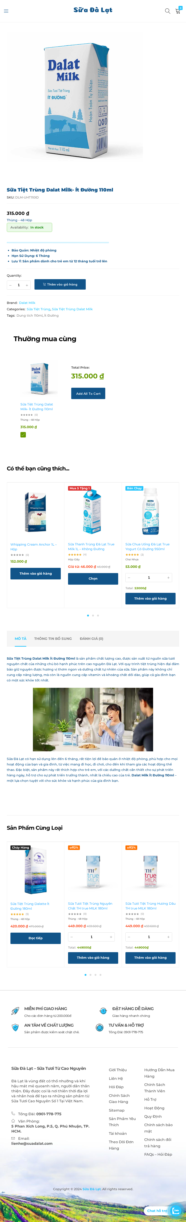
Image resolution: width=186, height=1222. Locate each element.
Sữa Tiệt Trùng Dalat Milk (72, 309)
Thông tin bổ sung (53, 638)
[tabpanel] (35, 545)
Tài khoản (118, 1133)
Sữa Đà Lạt (91, 1189)
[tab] (20, 639)
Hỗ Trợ (150, 1099)
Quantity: (14, 275)
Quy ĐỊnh (153, 1116)
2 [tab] (93, 615)
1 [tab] (88, 615)
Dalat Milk (27, 303)
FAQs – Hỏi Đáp (158, 1154)
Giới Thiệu (118, 1070)
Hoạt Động (154, 1108)
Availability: (19, 227)
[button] (35, 573)
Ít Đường (51, 315)
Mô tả (20, 638)
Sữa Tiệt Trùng (38, 309)
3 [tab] (98, 615)
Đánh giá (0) (91, 638)
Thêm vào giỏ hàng (62, 284)
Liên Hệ (116, 1078)
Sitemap (117, 1110)
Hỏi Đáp (116, 1087)
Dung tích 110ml (30, 315)
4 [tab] (100, 975)
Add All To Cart (88, 394)
